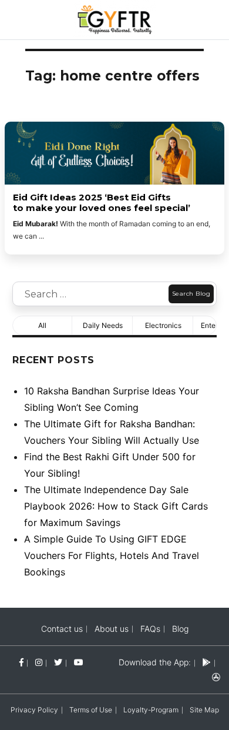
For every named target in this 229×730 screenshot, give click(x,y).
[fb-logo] (21, 662)
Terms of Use (90, 709)
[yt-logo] (78, 662)
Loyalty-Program (151, 709)
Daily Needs (103, 325)
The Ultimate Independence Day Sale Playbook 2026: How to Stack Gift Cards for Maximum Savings (116, 506)
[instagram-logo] (38, 662)
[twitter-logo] (58, 662)
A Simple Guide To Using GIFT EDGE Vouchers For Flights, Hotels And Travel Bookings (111, 555)
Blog (180, 629)
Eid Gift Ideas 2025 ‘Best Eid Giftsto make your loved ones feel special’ (103, 202)
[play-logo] (207, 662)
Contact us (62, 629)
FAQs (150, 629)
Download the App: (155, 662)
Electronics (163, 325)
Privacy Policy (34, 709)
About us (112, 629)
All (42, 325)
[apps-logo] (216, 677)
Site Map (204, 709)
